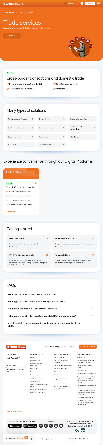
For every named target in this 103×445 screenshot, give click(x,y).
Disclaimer (36, 439)
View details (10, 211)
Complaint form (35, 381)
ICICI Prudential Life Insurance (63, 365)
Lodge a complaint (36, 378)
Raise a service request (37, 372)
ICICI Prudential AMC (60, 368)
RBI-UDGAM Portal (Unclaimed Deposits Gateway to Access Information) (86, 392)
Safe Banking (81, 357)
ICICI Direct (57, 375)
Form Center (34, 368)
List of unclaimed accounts (38, 389)
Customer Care (35, 360)
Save (13, 36)
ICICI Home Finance (60, 383)
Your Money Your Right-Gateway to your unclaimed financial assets (85, 402)
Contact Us (33, 357)
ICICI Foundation (59, 357)
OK (26, 437)
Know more (45, 28)
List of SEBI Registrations (85, 397)
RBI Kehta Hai (81, 370)
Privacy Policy (47, 439)
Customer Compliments (37, 392)
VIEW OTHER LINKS (14, 411)
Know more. (19, 438)
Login (89, 3)
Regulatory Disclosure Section (86, 373)
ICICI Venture (58, 372)
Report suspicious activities (39, 375)
